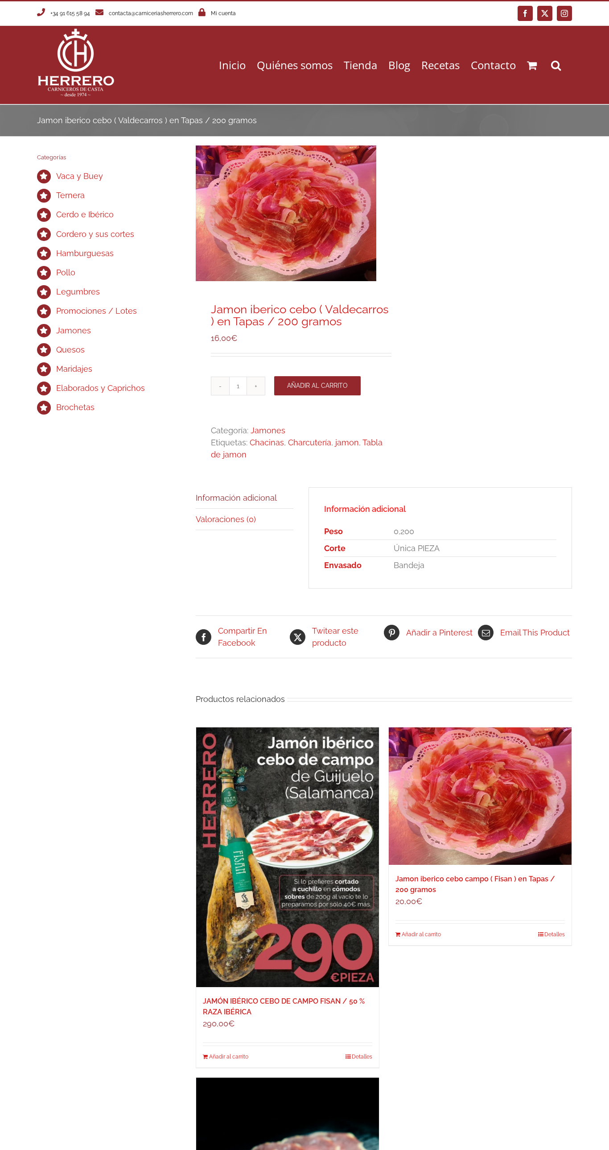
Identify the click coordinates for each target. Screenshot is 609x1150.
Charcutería (309, 442)
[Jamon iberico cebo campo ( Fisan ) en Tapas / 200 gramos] (480, 796)
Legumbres (78, 291)
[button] (556, 65)
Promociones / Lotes (96, 311)
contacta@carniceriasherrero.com (151, 13)
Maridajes (74, 369)
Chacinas (267, 442)
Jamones (268, 430)
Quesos (70, 349)
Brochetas (75, 407)
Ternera (70, 195)
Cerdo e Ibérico (85, 214)
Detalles (362, 1057)
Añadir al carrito (317, 385)
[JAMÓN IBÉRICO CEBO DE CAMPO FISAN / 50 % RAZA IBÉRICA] (287, 857)
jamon (347, 442)
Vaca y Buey (79, 176)
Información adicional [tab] (236, 497)
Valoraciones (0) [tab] (226, 519)
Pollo (65, 272)
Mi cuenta (223, 13)
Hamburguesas (85, 253)
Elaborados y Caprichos (100, 388)
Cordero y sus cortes (95, 234)
